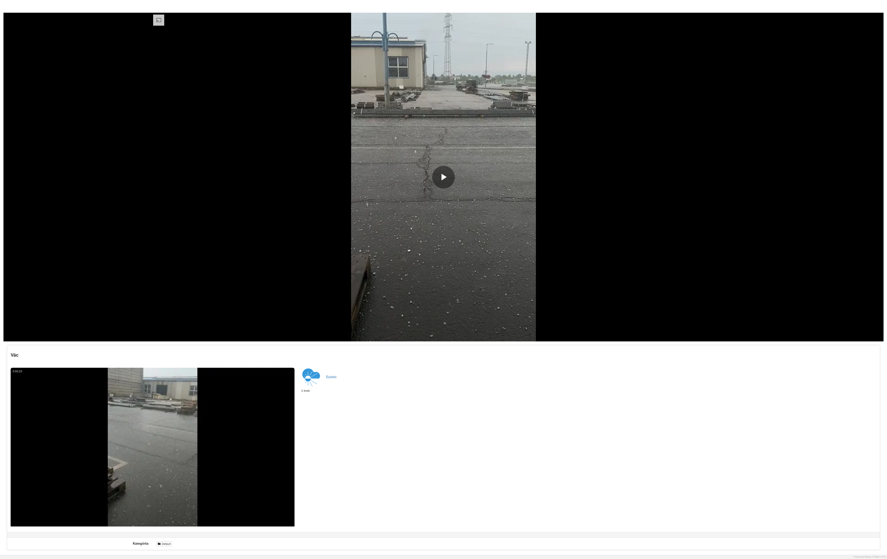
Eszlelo (331, 376)
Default (166, 544)
